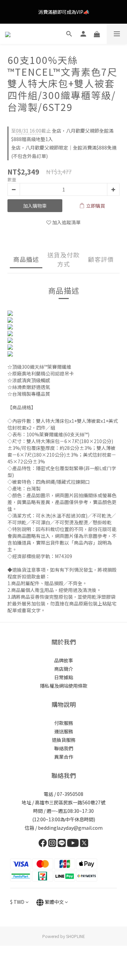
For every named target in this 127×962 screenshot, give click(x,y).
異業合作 (63, 756)
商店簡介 (63, 668)
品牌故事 (63, 660)
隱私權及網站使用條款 (63, 685)
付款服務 (63, 722)
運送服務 (63, 731)
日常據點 (63, 677)
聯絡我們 (63, 748)
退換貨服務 (64, 739)
